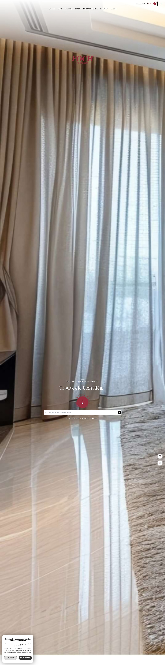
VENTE (60, 8)
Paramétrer (10, 658)
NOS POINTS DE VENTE (90, 8)
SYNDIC (77, 8)
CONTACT (114, 8)
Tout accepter (25, 658)
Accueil (52, 8)
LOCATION (68, 8)
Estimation (104, 8)
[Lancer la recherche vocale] (82, 401)
